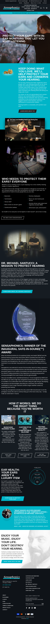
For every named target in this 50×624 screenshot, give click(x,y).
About (45, 1)
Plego (27, 618)
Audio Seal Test (30, 590)
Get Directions (7, 584)
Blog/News (26, 3)
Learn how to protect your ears (12, 498)
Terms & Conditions (8, 605)
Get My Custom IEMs (41, 455)
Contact (45, 3)
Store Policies (7, 603)
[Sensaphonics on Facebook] (26, 608)
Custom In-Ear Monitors (30, 5)
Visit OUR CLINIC (8, 455)
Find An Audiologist (23, 1)
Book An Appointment (11, 1)
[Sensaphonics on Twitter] (29, 608)
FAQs (4, 601)
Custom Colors (35, 6)
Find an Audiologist (31, 586)
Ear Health (34, 8)
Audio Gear (27, 8)
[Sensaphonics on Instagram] (32, 608)
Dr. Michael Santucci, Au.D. (35, 1)
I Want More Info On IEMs (12, 561)
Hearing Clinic (30, 10)
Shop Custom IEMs (25, 455)
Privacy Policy (7, 607)
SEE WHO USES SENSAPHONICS (12, 217)
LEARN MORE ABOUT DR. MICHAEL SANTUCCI (17, 291)
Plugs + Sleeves (26, 6)
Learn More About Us (27, 111)
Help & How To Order (36, 3)
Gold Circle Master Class (33, 588)
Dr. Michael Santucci (31, 584)
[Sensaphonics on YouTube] (35, 608)
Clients (20, 3)
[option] (25, 38)
